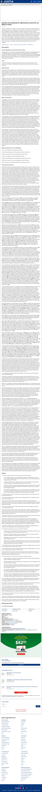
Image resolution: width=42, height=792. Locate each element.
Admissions (23, 739)
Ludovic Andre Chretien (10, 622)
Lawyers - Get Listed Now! (21, 709)
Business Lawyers (5, 723)
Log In (35, 1)
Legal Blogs (4, 770)
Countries (3, 778)
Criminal (22, 723)
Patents (3, 775)
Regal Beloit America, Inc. (10, 621)
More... (3, 733)
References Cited (17, 44)
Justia (22, 785)
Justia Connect (4, 790)
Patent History (23, 44)
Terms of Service (23, 790)
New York (23, 761)
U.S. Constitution (5, 753)
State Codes (23, 755)
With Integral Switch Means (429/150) (17, 628)
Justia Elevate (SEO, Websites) (26, 774)
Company (15, 790)
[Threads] (21, 788)
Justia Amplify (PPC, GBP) (26, 775)
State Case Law (24, 756)
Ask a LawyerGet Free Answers (6, 660)
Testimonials (23, 778)
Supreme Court (4, 758)
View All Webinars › (21, 692)
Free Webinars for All (7, 670)
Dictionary (23, 737)
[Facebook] (18, 788)
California (23, 758)
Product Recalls (4, 774)
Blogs (22, 745)
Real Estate (4, 745)
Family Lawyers (4, 729)
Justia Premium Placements (26, 772)
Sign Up (39, 1)
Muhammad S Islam (13, 623)
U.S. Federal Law (5, 751)
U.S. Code (3, 755)
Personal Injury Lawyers (6, 731)
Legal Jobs (4, 769)
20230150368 (4, 610)
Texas (22, 763)
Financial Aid (23, 740)
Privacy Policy (29, 790)
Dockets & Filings (5, 763)
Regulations (4, 756)
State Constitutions (24, 753)
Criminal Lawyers (5, 724)
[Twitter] (24, 788)
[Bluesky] (23, 788)
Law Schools (23, 735)
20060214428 (4, 609)
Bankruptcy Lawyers (5, 721)
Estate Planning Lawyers (6, 728)
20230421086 (15, 619)
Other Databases (5, 767)
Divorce (22, 724)
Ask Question (21, 664)
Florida (22, 759)
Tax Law (3, 747)
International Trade (5, 744)
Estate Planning (24, 728)
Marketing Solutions (25, 767)
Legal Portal (10, 790)
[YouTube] (17, 788)
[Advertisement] (21, 13)
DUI (21, 726)
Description (7, 44)
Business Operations (6, 739)
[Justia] (8, 1)
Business (3, 735)
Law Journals (23, 744)
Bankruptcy (23, 721)
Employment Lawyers (6, 726)
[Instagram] (20, 788)
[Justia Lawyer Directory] (26, 788)
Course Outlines (24, 742)
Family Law (23, 729)
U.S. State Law (24, 751)
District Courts (4, 761)
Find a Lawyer (5, 701)
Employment (4, 740)
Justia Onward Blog (24, 777)
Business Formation (5, 737)
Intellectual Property (5, 742)
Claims (11, 44)
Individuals (23, 720)
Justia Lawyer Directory (25, 770)
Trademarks (4, 777)
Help (18, 790)
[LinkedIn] (15, 788)
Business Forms (5, 772)
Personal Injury (24, 731)
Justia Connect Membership (26, 769)
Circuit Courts (4, 759)
